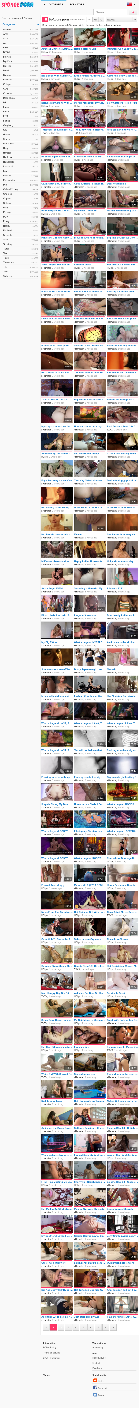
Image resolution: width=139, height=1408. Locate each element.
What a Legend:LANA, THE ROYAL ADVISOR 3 (90, 723)
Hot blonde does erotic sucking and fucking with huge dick (57, 534)
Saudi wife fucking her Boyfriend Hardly (122, 1020)
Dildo (20, 102)
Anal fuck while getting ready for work (57, 1316)
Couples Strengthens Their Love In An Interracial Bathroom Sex (57, 966)
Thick (20, 258)
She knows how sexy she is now (122, 534)
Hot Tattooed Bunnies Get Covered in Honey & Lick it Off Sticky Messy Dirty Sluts (90, 1289)
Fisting (20, 121)
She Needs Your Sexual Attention (122, 372)
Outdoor (20, 203)
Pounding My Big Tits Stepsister (57, 210)
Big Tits (20, 66)
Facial (20, 107)
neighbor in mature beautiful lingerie (90, 1262)
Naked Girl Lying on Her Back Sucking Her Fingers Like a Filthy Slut (122, 1101)
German (20, 134)
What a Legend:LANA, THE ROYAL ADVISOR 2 (57, 723)
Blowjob (20, 75)
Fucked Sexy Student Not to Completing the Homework (90, 1155)
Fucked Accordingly (53, 885)
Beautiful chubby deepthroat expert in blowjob (122, 345)
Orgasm (20, 198)
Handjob (20, 152)
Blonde (20, 70)
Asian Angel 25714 (52, 588)
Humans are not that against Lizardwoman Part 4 (90, 426)
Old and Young (20, 189)
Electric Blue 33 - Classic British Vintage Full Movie (122, 1181)
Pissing (20, 212)
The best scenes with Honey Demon (90, 372)
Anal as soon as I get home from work (122, 1289)
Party (20, 207)
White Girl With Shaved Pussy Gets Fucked (57, 1074)
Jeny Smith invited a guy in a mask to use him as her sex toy (122, 1235)
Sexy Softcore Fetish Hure (122, 102)
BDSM (20, 52)
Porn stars (77, 4)
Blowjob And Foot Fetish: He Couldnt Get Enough (90, 237)
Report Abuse (99, 1358)
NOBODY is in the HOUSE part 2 (90, 507)
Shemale (20, 235)
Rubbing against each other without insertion (57, 156)
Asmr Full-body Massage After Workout (122, 75)
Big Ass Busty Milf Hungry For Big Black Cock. (57, 1289)
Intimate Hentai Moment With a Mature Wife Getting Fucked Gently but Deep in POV (57, 696)
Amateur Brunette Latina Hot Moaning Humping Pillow (57, 48)
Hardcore (20, 157)
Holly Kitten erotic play (120, 561)
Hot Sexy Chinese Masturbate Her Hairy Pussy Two (57, 1047)
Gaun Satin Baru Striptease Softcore (57, 183)
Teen (20, 253)
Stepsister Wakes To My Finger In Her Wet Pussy (90, 156)
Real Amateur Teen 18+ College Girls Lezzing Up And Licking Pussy (122, 426)
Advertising (97, 1347)
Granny (20, 139)
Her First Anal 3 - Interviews (122, 696)
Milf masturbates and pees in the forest (57, 561)
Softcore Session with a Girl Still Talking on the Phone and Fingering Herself (90, 1128)
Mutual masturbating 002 (121, 210)
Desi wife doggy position (121, 480)
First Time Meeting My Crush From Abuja (57, 1181)
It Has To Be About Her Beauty (57, 291)
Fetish (20, 111)
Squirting (20, 244)
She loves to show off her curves (57, 669)
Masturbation (20, 180)
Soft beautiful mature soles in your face (90, 318)
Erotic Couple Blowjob (120, 1209)
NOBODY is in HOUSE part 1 (122, 507)
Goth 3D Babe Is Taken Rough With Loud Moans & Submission (90, 183)
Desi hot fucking (116, 183)
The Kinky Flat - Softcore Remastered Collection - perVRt (90, 129)
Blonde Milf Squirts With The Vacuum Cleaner (57, 102)
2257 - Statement (51, 1358)
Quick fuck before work (120, 1262)
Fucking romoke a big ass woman (122, 750)
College (20, 84)
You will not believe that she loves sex (90, 750)
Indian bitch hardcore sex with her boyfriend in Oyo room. (90, 291)
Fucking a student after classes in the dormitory (122, 291)
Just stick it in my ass (86, 1316)
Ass (20, 43)
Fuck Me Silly (82, 1047)
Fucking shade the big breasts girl (90, 777)
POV (20, 216)
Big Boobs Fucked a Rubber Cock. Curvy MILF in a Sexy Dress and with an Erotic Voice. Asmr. (90, 399)
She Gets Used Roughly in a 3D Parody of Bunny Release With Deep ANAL (122, 318)
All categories (53, 4)
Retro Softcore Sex (85, 48)
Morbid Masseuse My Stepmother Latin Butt (90, 102)
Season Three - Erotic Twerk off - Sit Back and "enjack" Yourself (90, 345)
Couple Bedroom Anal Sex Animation (90, 1235)
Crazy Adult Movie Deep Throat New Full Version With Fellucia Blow (122, 912)
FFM (20, 116)
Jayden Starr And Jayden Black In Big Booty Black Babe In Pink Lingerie (122, 1155)
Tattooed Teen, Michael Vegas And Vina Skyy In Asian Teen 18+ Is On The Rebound (57, 129)
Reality (20, 226)
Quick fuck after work (53, 1262)
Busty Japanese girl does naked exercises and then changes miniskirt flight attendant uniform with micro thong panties (90, 669)
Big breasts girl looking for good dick (122, 777)
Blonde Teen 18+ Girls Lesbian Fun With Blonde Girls (90, 966)
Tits (20, 267)
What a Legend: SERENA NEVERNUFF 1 (122, 831)
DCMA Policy (49, 1347)
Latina (20, 171)
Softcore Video (82, 264)
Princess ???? (115, 588)
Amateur (20, 29)
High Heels (20, 162)
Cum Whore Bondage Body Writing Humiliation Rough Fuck (122, 858)
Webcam (20, 276)
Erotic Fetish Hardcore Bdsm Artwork (90, 75)
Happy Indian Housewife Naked (90, 561)
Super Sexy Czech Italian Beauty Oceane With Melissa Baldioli (57, 1020)
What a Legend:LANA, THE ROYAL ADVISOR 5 (122, 723)
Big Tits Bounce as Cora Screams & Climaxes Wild (122, 237)
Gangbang (20, 125)
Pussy (20, 221)
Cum (20, 89)
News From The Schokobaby (57, 912)
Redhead (20, 230)
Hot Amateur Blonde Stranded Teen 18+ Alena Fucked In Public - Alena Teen (122, 264)
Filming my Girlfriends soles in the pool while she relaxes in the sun (90, 831)
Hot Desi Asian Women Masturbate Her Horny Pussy (122, 966)
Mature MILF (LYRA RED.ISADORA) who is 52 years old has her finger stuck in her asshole (90, 885)
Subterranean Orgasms (87, 939)
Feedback (97, 1368)
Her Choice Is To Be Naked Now (57, 372)
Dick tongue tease (51, 1101)
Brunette (20, 79)
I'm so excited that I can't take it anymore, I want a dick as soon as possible (57, 318)
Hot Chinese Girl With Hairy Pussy (90, 912)
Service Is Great (116, 993)
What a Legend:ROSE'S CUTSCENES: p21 (90, 858)
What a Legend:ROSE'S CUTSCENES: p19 (122, 804)
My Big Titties (49, 642)
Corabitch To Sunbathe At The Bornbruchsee (57, 939)
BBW (20, 47)
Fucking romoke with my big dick (57, 777)
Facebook (103, 1388)
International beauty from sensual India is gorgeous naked (57, 345)
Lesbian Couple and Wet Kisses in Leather (90, 696)
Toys (20, 271)
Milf (20, 184)
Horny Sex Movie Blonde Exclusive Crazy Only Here (122, 885)
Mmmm (78, 534)
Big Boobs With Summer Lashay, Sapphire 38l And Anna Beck (57, 75)
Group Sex (20, 143)
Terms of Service (51, 1352)
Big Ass (20, 57)
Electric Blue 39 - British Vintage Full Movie (122, 1128)
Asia (20, 38)
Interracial (20, 166)
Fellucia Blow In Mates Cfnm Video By (122, 1047)
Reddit (101, 1381)
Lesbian (20, 175)
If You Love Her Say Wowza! (122, 453)
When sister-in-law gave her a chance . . (57, 1155)
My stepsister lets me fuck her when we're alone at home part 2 (57, 426)
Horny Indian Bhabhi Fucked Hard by (90, 804)
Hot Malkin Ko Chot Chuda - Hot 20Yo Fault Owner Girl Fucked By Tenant (57, 1209)
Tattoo (20, 248)
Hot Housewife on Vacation (89, 1101)
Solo (20, 239)
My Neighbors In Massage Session (90, 1020)
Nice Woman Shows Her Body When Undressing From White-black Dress (122, 129)
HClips (44, 52)
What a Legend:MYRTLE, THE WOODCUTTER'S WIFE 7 (90, 642)
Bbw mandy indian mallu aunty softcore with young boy (122, 615)
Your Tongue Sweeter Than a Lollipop (57, 264)
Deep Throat (20, 98)
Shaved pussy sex (84, 1074)
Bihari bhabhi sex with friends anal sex (57, 615)
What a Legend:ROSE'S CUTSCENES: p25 (57, 858)
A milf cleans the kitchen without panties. (122, 642)
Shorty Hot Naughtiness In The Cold (90, 1181)
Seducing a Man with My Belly (90, 588)
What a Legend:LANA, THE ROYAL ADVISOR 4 (57, 750)
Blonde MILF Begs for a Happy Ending (122, 399)
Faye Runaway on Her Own (57, 480)
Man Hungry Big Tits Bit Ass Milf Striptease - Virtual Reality (57, 993)
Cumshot (20, 93)
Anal (20, 34)
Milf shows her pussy (86, 453)
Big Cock (20, 61)
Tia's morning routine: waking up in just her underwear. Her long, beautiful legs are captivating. (122, 1316)
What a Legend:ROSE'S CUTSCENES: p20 (57, 831)
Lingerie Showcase (85, 615)
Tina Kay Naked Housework (90, 480)
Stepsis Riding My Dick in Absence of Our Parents (57, 804)
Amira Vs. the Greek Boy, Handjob (57, 1128)
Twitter (101, 1395)
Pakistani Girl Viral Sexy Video (57, 237)
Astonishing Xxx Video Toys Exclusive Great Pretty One (57, 453)
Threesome (20, 262)
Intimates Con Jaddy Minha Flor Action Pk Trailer (122, 48)
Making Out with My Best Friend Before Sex (90, 1209)
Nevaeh (111, 669)
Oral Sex (20, 194)
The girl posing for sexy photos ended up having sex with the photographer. (122, 1074)
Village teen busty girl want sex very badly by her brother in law (122, 156)
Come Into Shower (117, 939)
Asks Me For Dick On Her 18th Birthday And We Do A (90, 993)
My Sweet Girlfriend (85, 210)
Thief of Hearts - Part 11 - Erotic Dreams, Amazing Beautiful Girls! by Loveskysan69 (57, 399)
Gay (20, 130)
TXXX (44, 133)
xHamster (46, 160)
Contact (96, 1363)
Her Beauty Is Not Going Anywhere (57, 507)
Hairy (20, 148)
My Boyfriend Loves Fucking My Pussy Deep (57, 1235)
